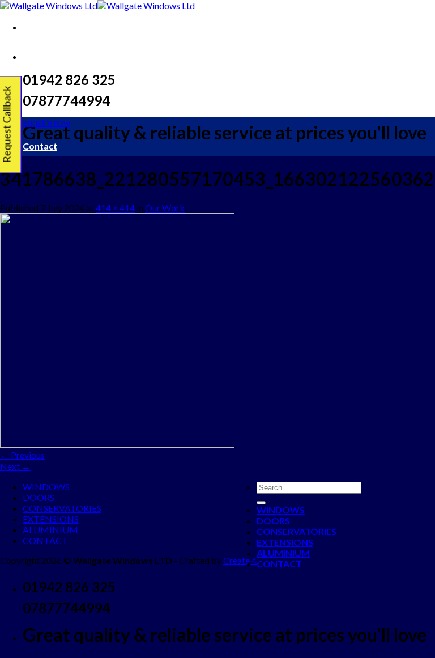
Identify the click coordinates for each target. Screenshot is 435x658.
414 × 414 (115, 207)
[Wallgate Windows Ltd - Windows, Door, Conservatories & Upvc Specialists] (97, 5)
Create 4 (240, 560)
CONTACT (45, 540)
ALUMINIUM (50, 529)
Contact (40, 146)
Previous (22, 454)
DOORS (38, 497)
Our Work (165, 207)
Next (15, 466)
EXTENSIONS (51, 518)
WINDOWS (46, 486)
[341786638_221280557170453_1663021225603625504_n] (117, 444)
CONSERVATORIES (62, 508)
